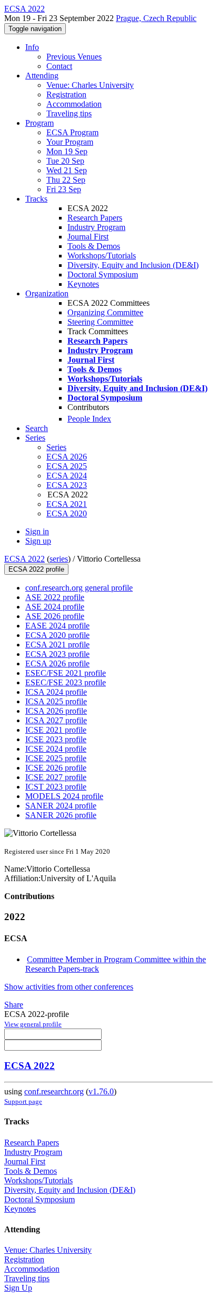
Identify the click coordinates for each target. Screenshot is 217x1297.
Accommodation (74, 103)
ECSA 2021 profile (57, 644)
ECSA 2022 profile (36, 569)
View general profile (33, 1024)
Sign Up (18, 1287)
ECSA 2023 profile (57, 654)
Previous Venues (74, 56)
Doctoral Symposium (102, 274)
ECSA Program (72, 132)
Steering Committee (100, 321)
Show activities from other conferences (68, 986)
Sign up (38, 540)
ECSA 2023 (66, 485)
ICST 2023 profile (55, 786)
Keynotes (83, 284)
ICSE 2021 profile (55, 729)
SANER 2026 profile (60, 815)
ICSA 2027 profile (56, 720)
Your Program (69, 141)
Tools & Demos (93, 246)
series (59, 558)
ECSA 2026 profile (57, 663)
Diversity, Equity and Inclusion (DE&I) (133, 265)
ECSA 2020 (66, 513)
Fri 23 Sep (63, 189)
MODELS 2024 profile (64, 796)
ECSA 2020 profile (57, 635)
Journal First (87, 236)
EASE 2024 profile (57, 625)
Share (13, 1004)
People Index (89, 418)
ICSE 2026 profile (55, 767)
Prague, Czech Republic (156, 18)
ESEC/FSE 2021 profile (65, 673)
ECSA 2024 (66, 475)
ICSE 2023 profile (55, 739)
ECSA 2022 (24, 558)
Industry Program (96, 227)
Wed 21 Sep (66, 170)
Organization (46, 293)
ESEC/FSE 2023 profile (65, 682)
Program (39, 122)
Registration (66, 94)
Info (32, 47)
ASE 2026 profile (54, 616)
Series (56, 447)
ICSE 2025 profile (55, 758)
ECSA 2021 (66, 504)
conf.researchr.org (54, 1091)
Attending (41, 75)
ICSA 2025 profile (56, 701)
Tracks (36, 198)
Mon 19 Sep (66, 151)
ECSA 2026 (66, 456)
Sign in (37, 531)
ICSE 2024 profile (55, 748)
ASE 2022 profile (54, 597)
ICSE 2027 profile (55, 777)
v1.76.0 (101, 1091)
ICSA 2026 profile (56, 710)
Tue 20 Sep (65, 160)
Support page (23, 1101)
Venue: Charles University (90, 85)
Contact (59, 66)
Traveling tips (69, 113)
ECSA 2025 (66, 466)
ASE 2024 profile (54, 606)
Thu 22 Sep (65, 179)
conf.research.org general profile (79, 587)
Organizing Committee (105, 312)
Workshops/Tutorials (101, 255)
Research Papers (94, 217)
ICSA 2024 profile (56, 691)
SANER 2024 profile (60, 805)
